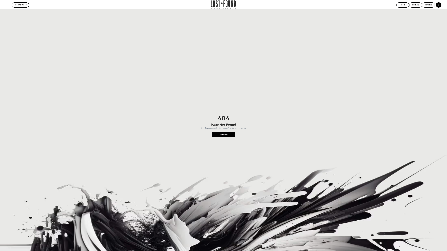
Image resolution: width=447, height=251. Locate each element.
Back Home (223, 134)
